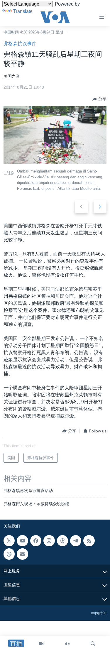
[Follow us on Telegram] (75, 540)
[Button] (99, 99)
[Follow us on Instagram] (49, 540)
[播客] (9, 554)
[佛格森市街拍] (55, 135)
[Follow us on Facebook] (35, 540)
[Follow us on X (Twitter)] (9, 540)
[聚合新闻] (88, 540)
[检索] (93, 643)
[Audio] (67, 643)
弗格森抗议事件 (20, 43)
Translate (23, 11)
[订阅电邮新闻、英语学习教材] (22, 554)
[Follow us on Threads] (62, 540)
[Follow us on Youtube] (22, 540)
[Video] (41, 643)
